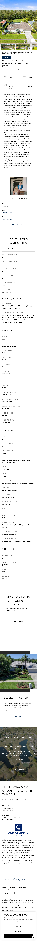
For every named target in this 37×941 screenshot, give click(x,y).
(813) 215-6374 (7, 808)
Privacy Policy (20, 893)
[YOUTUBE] (18, 879)
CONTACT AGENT (18, 224)
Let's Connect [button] (18, 769)
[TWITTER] (23, 879)
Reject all (18, 926)
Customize (18, 931)
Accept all (18, 936)
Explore (18, 716)
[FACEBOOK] (4, 879)
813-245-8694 (7, 212)
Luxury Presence (8, 890)
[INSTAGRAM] (8, 879)
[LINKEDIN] (13, 879)
